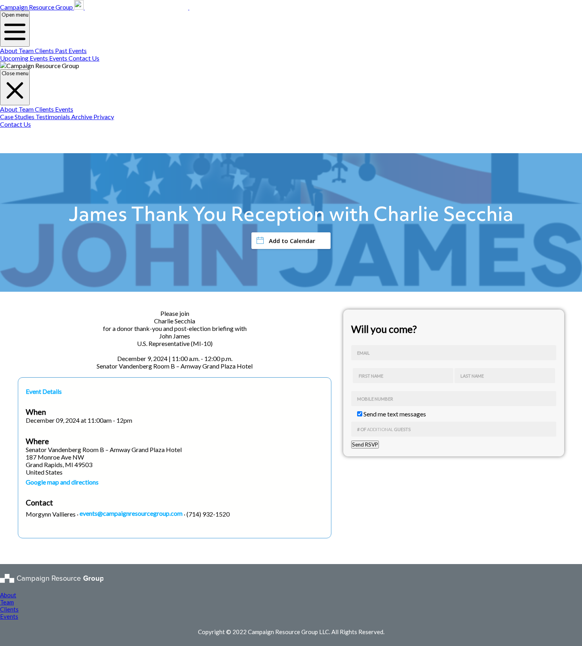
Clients (45, 50)
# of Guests (384, 429)
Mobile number (375, 398)
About (9, 50)
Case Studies (18, 116)
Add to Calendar (292, 241)
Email (363, 352)
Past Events (71, 50)
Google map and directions (62, 482)
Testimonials (53, 116)
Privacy (103, 116)
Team (27, 50)
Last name (472, 375)
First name (371, 375)
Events (58, 58)
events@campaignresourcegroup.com (131, 513)
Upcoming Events (24, 58)
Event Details (44, 391)
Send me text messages (394, 414)
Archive (82, 116)
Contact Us (83, 58)
